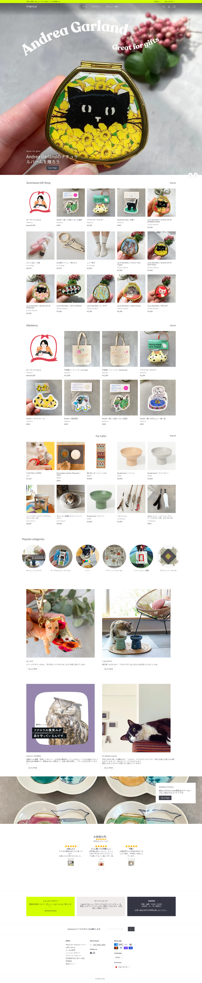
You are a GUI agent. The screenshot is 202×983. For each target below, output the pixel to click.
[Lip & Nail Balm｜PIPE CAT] (162, 294)
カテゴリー (95, 6)
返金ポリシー (70, 964)
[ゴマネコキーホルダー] (101, 208)
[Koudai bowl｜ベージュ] (131, 462)
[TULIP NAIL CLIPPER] (40, 462)
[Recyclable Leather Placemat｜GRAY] (71, 463)
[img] (101, 839)
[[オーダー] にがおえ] (40, 208)
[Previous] (190, 175)
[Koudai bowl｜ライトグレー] (162, 462)
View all (173, 183)
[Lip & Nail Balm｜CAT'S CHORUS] (71, 294)
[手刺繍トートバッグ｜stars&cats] (120, 355)
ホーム (84, 6)
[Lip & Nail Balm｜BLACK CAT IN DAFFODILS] (162, 252)
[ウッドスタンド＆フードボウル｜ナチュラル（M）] (40, 506)
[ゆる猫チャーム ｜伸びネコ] (71, 251)
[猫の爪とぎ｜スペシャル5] (101, 462)
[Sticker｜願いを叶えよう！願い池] (158, 403)
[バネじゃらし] (131, 505)
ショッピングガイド (73, 953)
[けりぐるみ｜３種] (40, 251)
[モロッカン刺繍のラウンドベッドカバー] (71, 506)
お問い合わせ (70, 947)
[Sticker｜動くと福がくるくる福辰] (71, 208)
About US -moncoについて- (76, 945)
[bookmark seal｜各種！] (131, 208)
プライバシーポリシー (74, 956)
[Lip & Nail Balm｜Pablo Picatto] (131, 294)
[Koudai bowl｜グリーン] (101, 505)
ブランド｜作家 (112, 6)
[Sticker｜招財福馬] (82, 403)
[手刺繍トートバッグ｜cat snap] (82, 355)
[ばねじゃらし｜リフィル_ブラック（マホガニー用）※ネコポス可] (162, 506)
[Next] (196, 175)
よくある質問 (70, 950)
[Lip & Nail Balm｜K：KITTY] (101, 294)
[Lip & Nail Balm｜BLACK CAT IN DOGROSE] (40, 295)
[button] (99, 868)
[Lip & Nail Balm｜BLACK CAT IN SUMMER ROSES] (162, 209)
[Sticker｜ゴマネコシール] (44, 403)
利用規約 (69, 961)
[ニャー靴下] (101, 251)
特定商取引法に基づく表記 (75, 958)
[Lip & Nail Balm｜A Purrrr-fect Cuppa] (131, 252)
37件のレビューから (101, 841)
